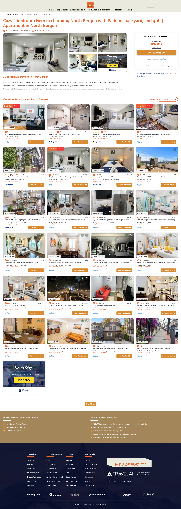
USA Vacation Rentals (13, 431)
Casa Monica (89, 485)
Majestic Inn (89, 481)
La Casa (30, 464)
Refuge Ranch (52, 464)
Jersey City (37, 14)
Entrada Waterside (34, 477)
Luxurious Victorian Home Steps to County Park (19, 177)
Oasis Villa (31, 469)
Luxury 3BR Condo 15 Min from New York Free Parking (21, 262)
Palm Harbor (31, 485)
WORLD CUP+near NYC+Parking (15, 305)
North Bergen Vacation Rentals (16, 424)
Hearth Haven (52, 473)
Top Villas (31, 454)
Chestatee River (52, 469)
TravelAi (147, 475)
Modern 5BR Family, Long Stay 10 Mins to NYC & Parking (22, 220)
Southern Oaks (90, 473)
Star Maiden (70, 469)
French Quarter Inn (91, 464)
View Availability (36, 142)
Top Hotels (90, 454)
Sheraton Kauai (71, 481)
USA (21, 14)
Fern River (69, 464)
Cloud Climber (71, 477)
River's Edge (51, 485)
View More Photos (12, 69)
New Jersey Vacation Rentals (15, 427)
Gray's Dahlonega (53, 481)
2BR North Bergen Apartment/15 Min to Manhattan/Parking (156, 220)
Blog (129, 9)
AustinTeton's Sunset (55, 477)
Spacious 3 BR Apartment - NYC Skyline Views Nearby (22, 348)
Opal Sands (70, 473)
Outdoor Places (86, 505)
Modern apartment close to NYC (103, 177)
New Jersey (28, 14)
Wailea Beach (32, 481)
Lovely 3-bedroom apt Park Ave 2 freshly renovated (153, 348)
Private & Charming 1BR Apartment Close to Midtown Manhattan (115, 434)
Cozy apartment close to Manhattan (104, 305)
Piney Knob (51, 460)
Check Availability (156, 52)
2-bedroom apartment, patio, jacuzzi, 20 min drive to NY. (66, 305)
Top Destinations (54, 454)
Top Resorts (71, 454)
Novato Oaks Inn (90, 468)
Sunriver (69, 460)
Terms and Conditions (125, 481)
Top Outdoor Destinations (70, 9)
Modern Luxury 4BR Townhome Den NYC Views (152, 177)
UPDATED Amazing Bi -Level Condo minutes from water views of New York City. (120, 424)
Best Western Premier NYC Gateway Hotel (106, 134)
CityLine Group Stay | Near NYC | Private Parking (64, 134)
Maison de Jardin (33, 473)
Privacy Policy (111, 481)
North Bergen (47, 14)
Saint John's (89, 460)
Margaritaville (71, 485)
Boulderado (89, 477)
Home (51, 9)
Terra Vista (31, 460)
